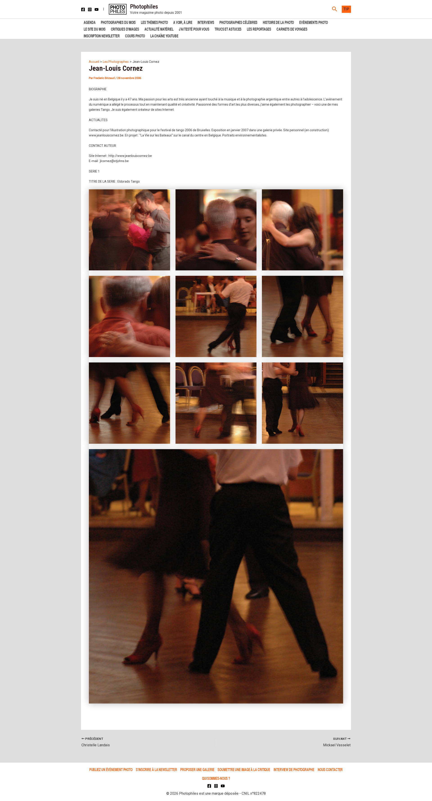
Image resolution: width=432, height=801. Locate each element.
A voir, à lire (182, 22)
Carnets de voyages (292, 29)
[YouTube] (96, 9)
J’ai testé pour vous (194, 29)
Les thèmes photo (154, 22)
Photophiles (144, 6)
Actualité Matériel (158, 29)
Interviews (206, 22)
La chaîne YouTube (164, 35)
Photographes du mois (118, 22)
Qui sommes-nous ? (216, 778)
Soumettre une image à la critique (244, 770)
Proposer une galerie (197, 770)
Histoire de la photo (278, 22)
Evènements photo (313, 22)
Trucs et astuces (228, 29)
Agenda (89, 22)
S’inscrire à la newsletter (156, 770)
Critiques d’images (125, 29)
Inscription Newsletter (102, 35)
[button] (335, 9)
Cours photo (135, 35)
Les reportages (259, 29)
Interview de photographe (294, 770)
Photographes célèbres (238, 22)
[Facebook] (83, 9)
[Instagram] (90, 9)
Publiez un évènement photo (111, 770)
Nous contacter (330, 770)
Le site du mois (95, 29)
